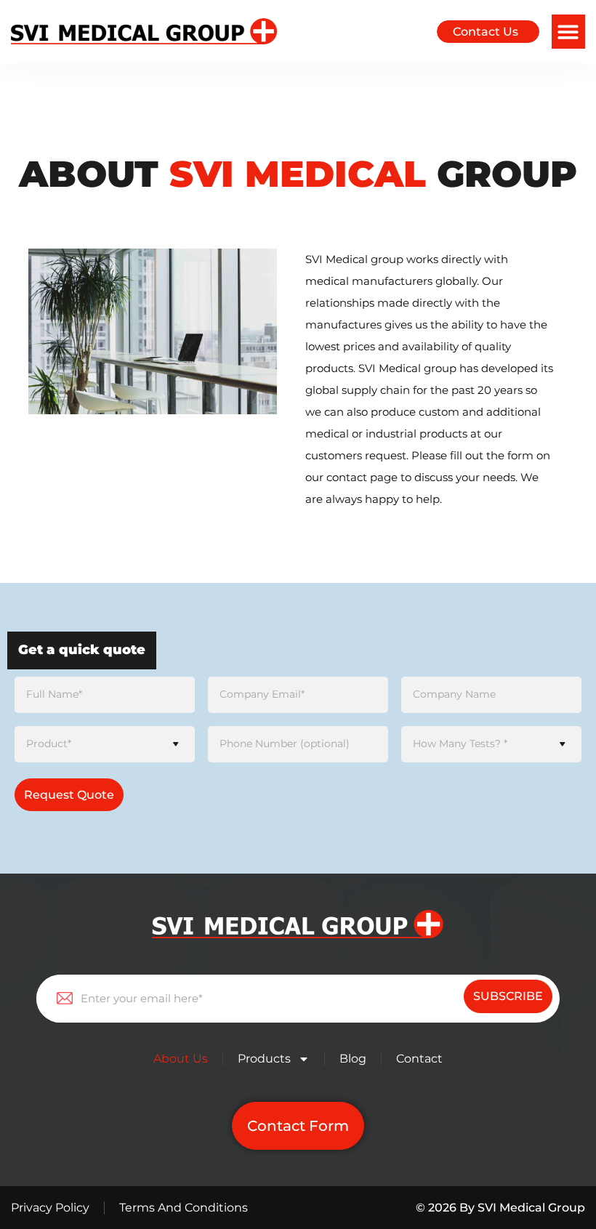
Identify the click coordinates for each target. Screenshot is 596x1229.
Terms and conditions (183, 1207)
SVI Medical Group (531, 1207)
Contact (419, 1058)
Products (264, 1058)
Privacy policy (50, 1207)
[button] (569, 32)
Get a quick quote (81, 650)
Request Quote (69, 795)
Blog (352, 1058)
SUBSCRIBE (508, 996)
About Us (180, 1058)
